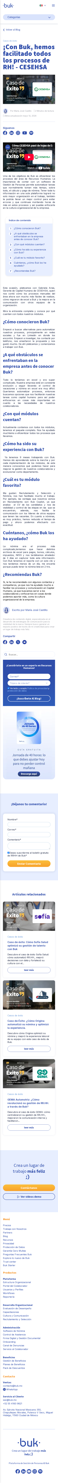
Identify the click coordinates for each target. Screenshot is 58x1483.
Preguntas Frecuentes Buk (17, 1254)
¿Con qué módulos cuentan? (29, 244)
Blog (5, 1236)
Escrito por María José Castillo (30, 610)
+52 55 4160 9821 (12, 1403)
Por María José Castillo (21, 111)
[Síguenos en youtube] (24, 133)
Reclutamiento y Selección (17, 1319)
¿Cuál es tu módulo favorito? (29, 257)
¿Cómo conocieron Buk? (27, 228)
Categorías (13, 17)
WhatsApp (12, 1389)
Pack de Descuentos (14, 1368)
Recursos (8, 1239)
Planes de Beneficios (14, 1364)
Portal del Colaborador (15, 1285)
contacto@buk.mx (12, 1385)
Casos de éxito (10, 41)
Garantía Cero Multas (14, 1250)
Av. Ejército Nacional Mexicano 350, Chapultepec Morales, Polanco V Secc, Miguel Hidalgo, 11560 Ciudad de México (28, 1412)
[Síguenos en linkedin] (11, 133)
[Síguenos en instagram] (18, 133)
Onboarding (9, 1341)
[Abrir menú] (53, 5)
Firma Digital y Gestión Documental (21, 1338)
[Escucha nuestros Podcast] (40, 1471)
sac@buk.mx (10, 1400)
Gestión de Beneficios (14, 1360)
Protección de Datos (14, 1247)
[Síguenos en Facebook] (17, 1471)
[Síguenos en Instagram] (34, 1471)
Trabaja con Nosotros (14, 1229)
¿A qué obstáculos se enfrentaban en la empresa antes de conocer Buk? (28, 236)
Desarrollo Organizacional (18, 1305)
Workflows (8, 1293)
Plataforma (9, 1278)
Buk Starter (9, 1265)
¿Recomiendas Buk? (24, 270)
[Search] (6, 654)
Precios (7, 1225)
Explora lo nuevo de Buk (16, 1258)
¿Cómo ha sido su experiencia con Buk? (30, 251)
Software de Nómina (14, 1331)
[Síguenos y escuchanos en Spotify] (31, 133)
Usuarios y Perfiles (13, 1289)
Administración (11, 1327)
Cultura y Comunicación (16, 1315)
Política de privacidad (37, 688)
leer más (29, 970)
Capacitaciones (11, 1312)
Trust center (9, 1261)
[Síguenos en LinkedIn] (23, 1471)
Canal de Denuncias (13, 1345)
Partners (7, 1232)
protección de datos (17, 691)
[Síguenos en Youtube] (29, 1471)
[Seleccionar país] (42, 5)
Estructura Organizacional (17, 1282)
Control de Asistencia (14, 1334)
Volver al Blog (13, 29)
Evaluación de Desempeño (17, 1308)
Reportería (8, 1296)
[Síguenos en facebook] (5, 133)
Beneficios (9, 1357)
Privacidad (8, 1243)
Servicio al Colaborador (15, 1349)
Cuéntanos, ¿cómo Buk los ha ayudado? (30, 264)
